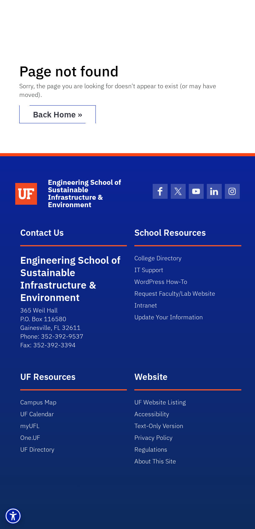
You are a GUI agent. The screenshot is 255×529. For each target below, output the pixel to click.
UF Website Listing (160, 402)
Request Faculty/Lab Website (174, 293)
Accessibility (151, 414)
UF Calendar (37, 414)
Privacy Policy (153, 437)
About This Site (155, 461)
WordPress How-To (160, 281)
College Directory (158, 258)
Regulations (150, 449)
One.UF (30, 437)
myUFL (29, 426)
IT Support (148, 270)
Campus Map (38, 402)
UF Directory (37, 449)
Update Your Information (168, 317)
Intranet (145, 305)
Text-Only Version (158, 426)
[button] (13, 516)
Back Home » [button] (57, 114)
